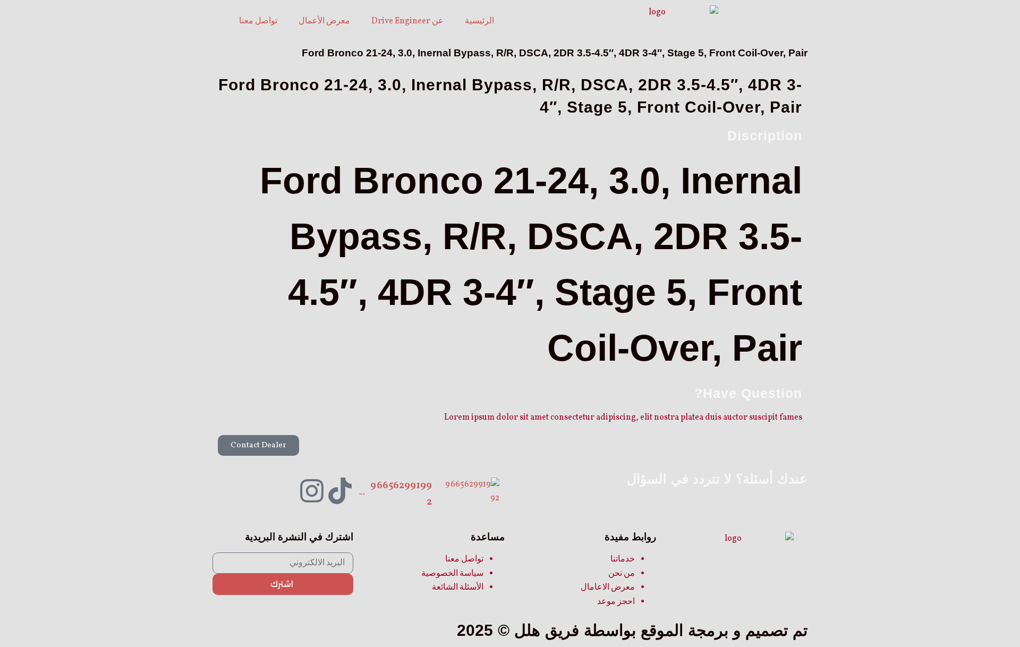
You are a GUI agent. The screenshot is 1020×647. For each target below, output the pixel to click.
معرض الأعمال (324, 21)
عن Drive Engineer (407, 21)
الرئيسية (479, 21)
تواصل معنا (258, 21)
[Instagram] (312, 491)
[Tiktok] (340, 491)
